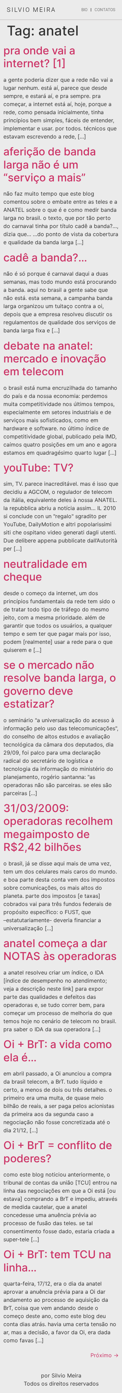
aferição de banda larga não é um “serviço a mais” (49, 164)
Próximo (104, 1355)
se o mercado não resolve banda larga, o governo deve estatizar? (59, 684)
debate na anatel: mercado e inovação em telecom (54, 358)
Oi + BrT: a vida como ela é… (57, 1051)
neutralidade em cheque (45, 570)
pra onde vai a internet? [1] (39, 57)
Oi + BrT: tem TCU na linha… (57, 1261)
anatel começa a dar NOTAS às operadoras (60, 950)
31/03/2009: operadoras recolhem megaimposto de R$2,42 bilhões (58, 828)
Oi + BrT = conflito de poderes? (57, 1152)
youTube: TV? (38, 467)
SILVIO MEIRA (31, 9)
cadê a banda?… (45, 257)
